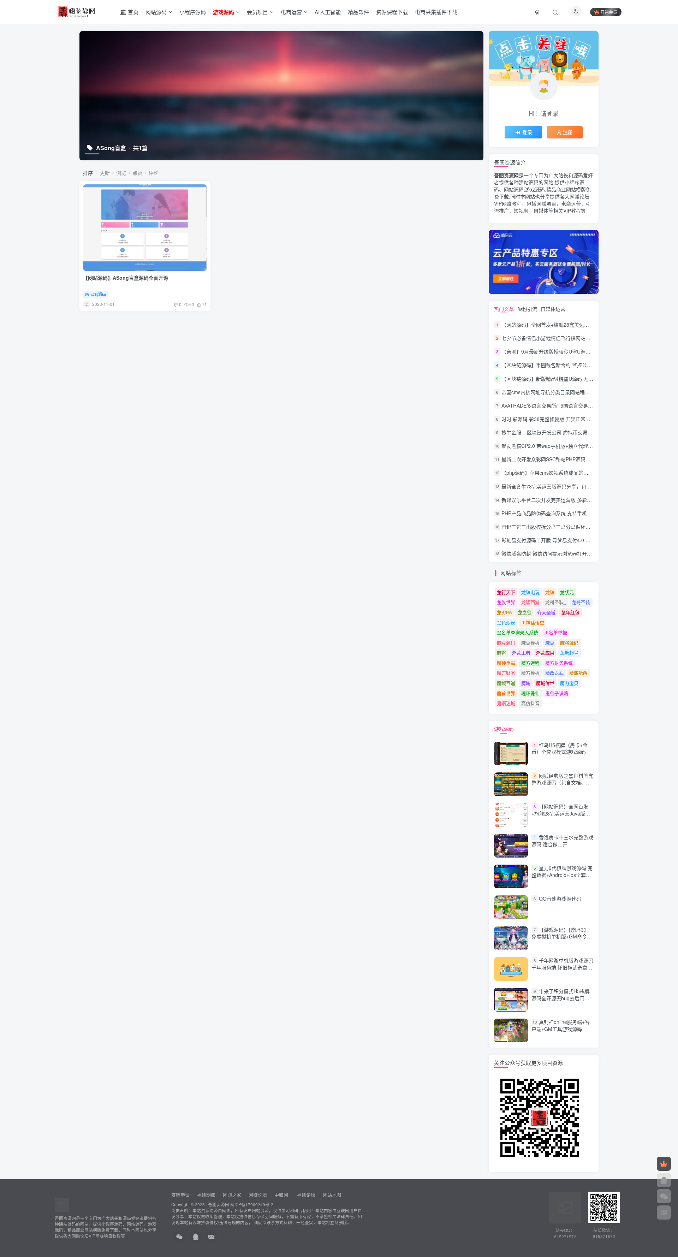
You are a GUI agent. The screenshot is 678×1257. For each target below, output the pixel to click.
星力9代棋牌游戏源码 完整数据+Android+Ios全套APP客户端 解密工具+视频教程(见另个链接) (562, 878)
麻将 (501, 652)
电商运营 (291, 12)
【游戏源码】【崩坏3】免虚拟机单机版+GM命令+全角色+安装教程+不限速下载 (560, 940)
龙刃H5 (504, 612)
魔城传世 (545, 683)
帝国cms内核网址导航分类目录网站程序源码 (550, 392)
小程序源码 (192, 12)
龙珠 (549, 592)
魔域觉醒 (578, 672)
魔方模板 (530, 672)
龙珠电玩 (530, 592)
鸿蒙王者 (521, 652)
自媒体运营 (553, 308)
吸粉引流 (527, 308)
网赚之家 (232, 1194)
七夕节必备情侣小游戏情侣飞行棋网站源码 (548, 338)
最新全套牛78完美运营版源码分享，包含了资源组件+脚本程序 (569, 486)
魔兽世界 (506, 693)
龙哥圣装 (581, 602)
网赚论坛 (258, 1194)
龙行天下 (506, 592)
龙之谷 (524, 612)
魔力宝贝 (569, 683)
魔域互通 (506, 683)
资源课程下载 (392, 12)
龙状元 (567, 592)
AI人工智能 (328, 12)
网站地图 (332, 1194)
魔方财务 (506, 672)
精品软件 (358, 12)
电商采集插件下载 (436, 12)
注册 (568, 132)
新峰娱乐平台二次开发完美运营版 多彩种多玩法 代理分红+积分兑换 (575, 499)
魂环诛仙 (530, 693)
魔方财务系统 (559, 662)
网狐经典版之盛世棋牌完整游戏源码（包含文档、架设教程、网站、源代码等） (562, 782)
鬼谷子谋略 (556, 693)
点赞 (137, 172)
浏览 (121, 172)
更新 (105, 172)
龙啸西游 (530, 602)
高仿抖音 (530, 703)
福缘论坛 (305, 1194)
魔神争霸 (506, 662)
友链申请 (180, 1194)
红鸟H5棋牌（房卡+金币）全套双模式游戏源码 (559, 748)
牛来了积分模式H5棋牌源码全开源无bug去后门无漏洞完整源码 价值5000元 (560, 998)
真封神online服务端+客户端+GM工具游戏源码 (560, 1025)
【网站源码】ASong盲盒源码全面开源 (125, 277)
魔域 (525, 683)
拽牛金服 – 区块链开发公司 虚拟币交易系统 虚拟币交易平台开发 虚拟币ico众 (586, 432)
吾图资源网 (218, 1204)
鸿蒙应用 (545, 652)
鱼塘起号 (569, 652)
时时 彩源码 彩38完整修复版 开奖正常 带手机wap (556, 418)
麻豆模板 (530, 642)
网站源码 (156, 12)
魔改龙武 (554, 672)
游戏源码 (504, 728)
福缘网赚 (207, 1194)
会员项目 (257, 12)
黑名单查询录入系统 (517, 632)
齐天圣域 (546, 612)
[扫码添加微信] (664, 1196)
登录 (527, 132)
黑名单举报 (555, 632)
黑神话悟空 (532, 622)
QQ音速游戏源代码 (560, 898)
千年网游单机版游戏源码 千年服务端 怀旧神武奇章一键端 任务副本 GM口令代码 (562, 967)
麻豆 (549, 642)
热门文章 (504, 308)
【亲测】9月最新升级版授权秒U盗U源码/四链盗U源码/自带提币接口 (576, 351)
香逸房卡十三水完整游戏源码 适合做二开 (562, 841)
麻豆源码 (506, 642)
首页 (132, 12)
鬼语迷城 (506, 703)
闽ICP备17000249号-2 (251, 1204)
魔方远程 (530, 662)
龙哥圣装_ (555, 602)
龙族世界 (506, 602)
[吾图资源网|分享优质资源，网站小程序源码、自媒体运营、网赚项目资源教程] (76, 11)
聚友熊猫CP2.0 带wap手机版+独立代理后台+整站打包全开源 (568, 445)
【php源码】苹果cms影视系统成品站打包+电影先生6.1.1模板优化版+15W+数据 (589, 472)
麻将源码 (569, 642)
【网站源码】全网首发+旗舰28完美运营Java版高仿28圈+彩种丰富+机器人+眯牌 (589, 324)
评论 (154, 172)
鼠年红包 (570, 612)
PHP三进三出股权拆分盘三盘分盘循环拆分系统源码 (558, 526)
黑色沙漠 (506, 622)
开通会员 (608, 12)
